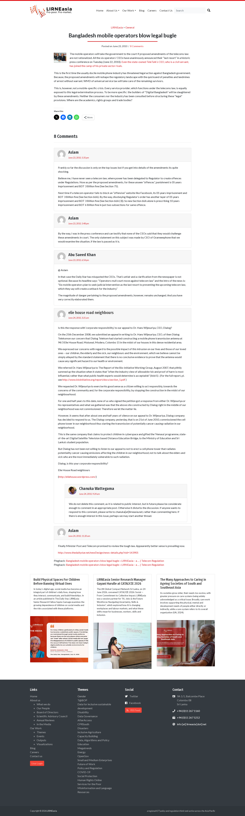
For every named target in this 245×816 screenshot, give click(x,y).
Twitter (134, 696)
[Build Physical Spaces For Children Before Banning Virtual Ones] (59, 638)
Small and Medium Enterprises (95, 760)
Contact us (166, 10)
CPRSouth (83, 724)
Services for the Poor (89, 784)
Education (83, 744)
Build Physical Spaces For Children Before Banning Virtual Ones (57, 582)
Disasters (83, 728)
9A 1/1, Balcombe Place (190, 700)
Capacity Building (88, 736)
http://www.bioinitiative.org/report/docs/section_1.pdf (93, 379)
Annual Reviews (45, 720)
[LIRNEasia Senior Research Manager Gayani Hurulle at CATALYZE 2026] (123, 645)
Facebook (135, 702)
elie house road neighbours (91, 312)
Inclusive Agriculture (89, 732)
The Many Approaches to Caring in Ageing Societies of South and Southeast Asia (183, 584)
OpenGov (83, 756)
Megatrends (85, 748)
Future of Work (86, 764)
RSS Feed (135, 710)
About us (111, 10)
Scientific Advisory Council (52, 716)
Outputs (41, 740)
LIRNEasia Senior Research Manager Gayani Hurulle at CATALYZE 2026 (121, 582)
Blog (141, 10)
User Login (37, 763)
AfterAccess (85, 720)
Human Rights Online (90, 780)
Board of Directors (47, 712)
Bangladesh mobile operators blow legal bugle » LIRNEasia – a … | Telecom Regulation (115, 560)
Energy (82, 752)
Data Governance (88, 716)
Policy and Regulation (90, 768)
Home (99, 10)
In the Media (44, 724)
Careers (152, 10)
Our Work (128, 10)
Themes (41, 732)
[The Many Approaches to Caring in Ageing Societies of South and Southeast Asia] (186, 642)
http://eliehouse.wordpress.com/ (77, 476)
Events (40, 736)
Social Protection (87, 776)
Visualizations (45, 744)
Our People (43, 708)
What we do (43, 704)
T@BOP (82, 700)
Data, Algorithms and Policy (93, 740)
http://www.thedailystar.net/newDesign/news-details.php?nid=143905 (98, 552)
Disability (83, 712)
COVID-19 (84, 772)
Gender (82, 696)
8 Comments (137, 46)
